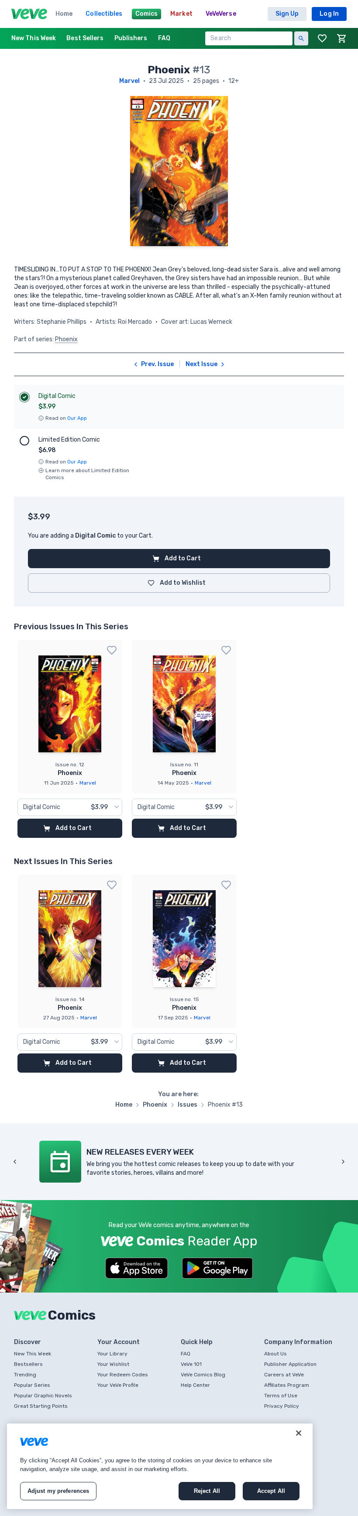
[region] (160, 1466)
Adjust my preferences (59, 1491)
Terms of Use (280, 1396)
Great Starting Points (41, 1406)
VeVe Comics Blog (203, 1375)
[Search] (301, 38)
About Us (275, 1354)
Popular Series (32, 1385)
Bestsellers (28, 1364)
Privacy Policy (281, 1406)
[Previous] (14, 1161)
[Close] (298, 1433)
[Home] (29, 14)
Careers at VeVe (284, 1375)
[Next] (343, 1161)
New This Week (32, 1354)
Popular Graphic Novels (43, 1396)
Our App (77, 418)
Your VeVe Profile (117, 1385)
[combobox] (69, 807)
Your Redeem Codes (122, 1375)
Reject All (207, 1491)
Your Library (112, 1354)
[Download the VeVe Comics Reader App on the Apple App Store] (136, 1268)
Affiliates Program (286, 1385)
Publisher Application (290, 1364)
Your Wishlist (113, 1364)
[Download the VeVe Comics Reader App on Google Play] (217, 1268)
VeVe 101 (191, 1364)
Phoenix (66, 339)
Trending (25, 1375)
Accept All (271, 1491)
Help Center (195, 1385)
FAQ (185, 1354)
